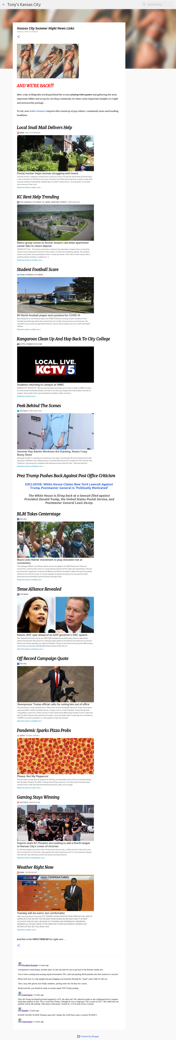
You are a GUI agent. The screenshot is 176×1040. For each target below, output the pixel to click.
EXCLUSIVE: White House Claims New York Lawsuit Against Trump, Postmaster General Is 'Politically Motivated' (69, 486)
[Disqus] (69, 993)
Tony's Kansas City (24, 4)
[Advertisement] (146, 115)
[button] (18, 37)
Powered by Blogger (89, 1036)
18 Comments (33, 32)
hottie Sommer (38, 111)
